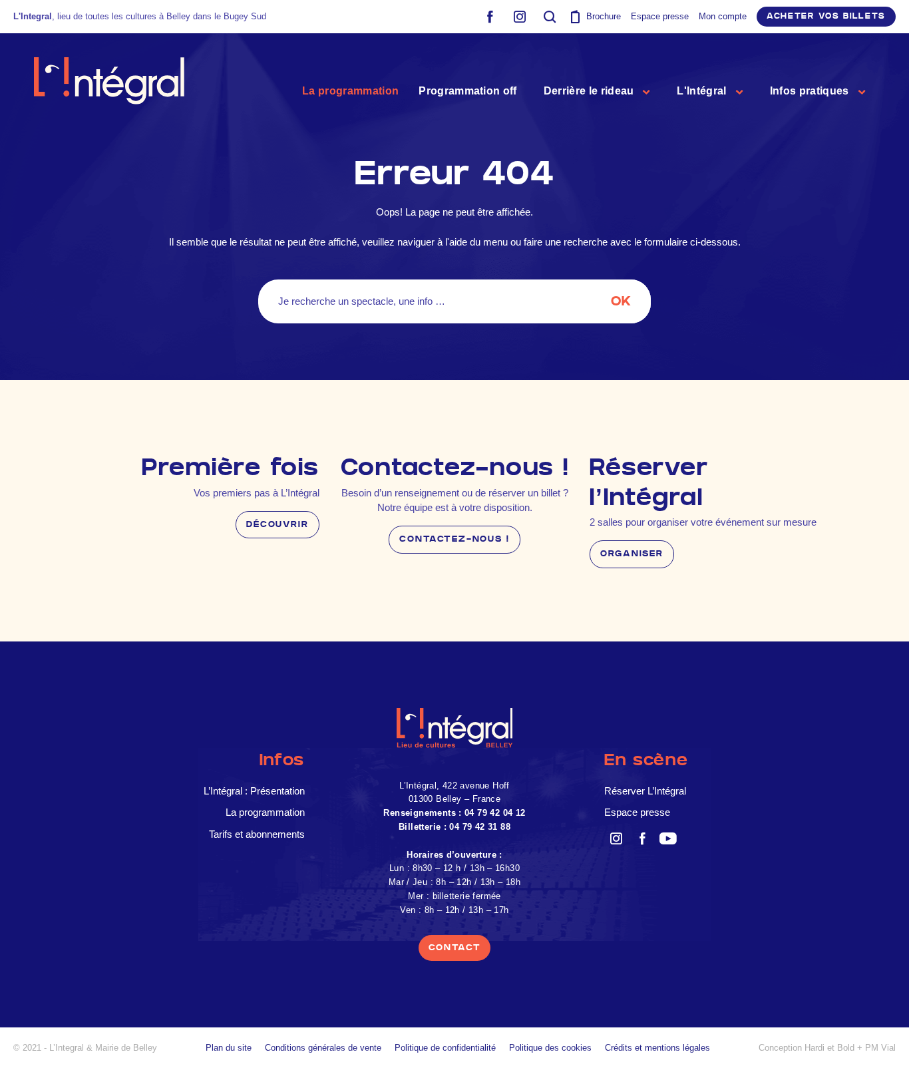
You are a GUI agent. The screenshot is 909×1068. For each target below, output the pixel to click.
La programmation (350, 90)
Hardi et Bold (829, 1048)
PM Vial (880, 1048)
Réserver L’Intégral (645, 791)
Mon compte (723, 16)
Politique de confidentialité (445, 1048)
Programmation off (467, 90)
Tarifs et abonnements (257, 834)
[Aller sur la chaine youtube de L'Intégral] (667, 838)
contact (455, 947)
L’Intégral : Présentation (254, 791)
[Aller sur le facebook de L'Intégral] (489, 16)
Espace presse (660, 16)
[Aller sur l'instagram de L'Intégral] (519, 16)
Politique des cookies (550, 1048)
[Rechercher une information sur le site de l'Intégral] (549, 16)
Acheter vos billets (826, 16)
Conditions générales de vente (323, 1048)
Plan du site (229, 1048)
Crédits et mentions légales (657, 1048)
